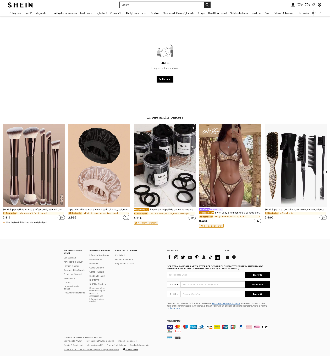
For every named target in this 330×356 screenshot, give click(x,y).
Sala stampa (69, 278)
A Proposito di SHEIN (73, 262)
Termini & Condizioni (73, 345)
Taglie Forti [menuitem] (101, 13)
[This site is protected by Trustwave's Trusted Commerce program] (169, 338)
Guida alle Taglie (97, 276)
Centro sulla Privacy (73, 341)
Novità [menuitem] (28, 13)
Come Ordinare (96, 268)
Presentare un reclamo (74, 293)
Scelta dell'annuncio (139, 345)
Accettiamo (173, 321)
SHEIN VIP (94, 280)
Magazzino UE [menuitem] (43, 13)
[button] (314, 5)
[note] (25, 222)
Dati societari (70, 258)
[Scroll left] (316, 13)
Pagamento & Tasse (124, 263)
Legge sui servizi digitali (71, 287)
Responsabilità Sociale (74, 270)
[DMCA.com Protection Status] (177, 338)
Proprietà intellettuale (116, 345)
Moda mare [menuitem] (86, 13)
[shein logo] (20, 4)
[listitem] (34, 174)
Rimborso (93, 263)
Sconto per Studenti (73, 274)
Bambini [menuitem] (155, 13)
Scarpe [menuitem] (201, 13)
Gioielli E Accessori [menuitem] (217, 13)
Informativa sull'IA (95, 345)
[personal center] (293, 5)
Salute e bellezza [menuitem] (239, 13)
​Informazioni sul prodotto (96, 300)
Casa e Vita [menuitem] (116, 13)
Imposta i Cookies (126, 341)
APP (227, 251)
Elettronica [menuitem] (303, 13)
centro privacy (173, 308)
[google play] (234, 259)
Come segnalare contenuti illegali (97, 289)
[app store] (227, 259)
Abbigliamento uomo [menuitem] (136, 13)
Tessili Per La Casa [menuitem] (260, 13)
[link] (300, 5)
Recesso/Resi (95, 259)
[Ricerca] (207, 5)
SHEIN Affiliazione (97, 284)
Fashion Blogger (71, 266)
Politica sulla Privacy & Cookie (226, 303)
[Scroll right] (320, 13)
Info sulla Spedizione (99, 255)
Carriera (67, 282)
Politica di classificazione (96, 294)
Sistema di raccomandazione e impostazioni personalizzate (91, 349)
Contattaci (120, 255)
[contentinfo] (218, 329)
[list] (194, 257)
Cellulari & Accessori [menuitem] (284, 13)
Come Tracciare (96, 272)
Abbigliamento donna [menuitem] (65, 13)
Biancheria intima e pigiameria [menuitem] (178, 13)
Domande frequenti (124, 259)
